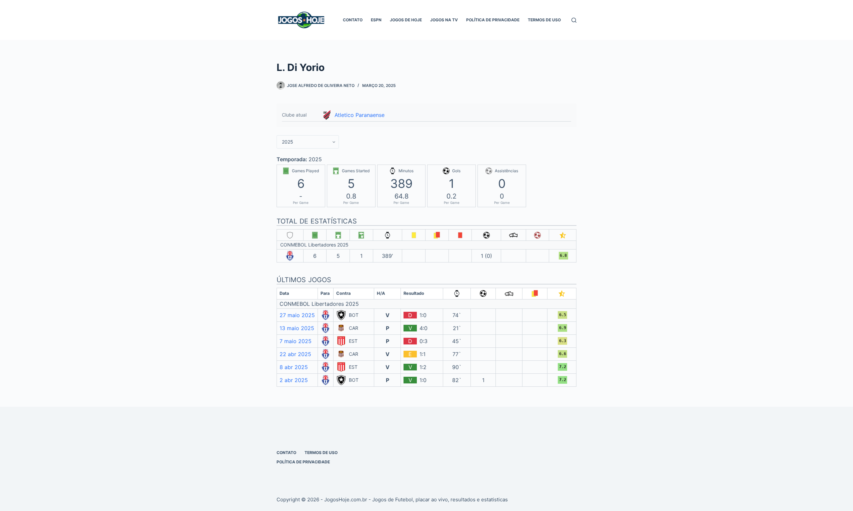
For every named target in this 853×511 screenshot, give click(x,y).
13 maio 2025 (297, 328)
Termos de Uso (544, 19)
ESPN (376, 19)
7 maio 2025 (296, 341)
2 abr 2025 (294, 380)
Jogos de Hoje (406, 19)
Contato (353, 19)
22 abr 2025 (295, 354)
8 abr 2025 (294, 367)
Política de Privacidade (492, 19)
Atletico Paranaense (360, 115)
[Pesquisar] (573, 20)
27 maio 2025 (297, 315)
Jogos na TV (444, 19)
